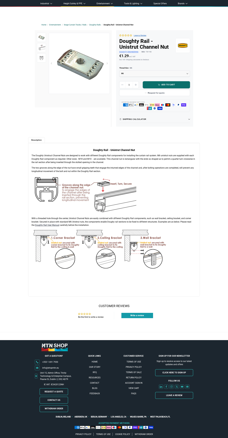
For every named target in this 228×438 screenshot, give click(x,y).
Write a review (137, 315)
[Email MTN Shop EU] (187, 387)
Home (43, 25)
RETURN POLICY (134, 377)
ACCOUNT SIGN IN (133, 383)
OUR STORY (94, 367)
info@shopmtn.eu (50, 368)
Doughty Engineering (128, 52)
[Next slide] (107, 63)
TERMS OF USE (134, 361)
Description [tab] (36, 140)
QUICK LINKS (94, 356)
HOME (95, 361)
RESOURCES (95, 377)
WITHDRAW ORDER (54, 408)
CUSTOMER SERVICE (134, 356)
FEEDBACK (95, 393)
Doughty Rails (95, 25)
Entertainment (55, 25)
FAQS (133, 393)
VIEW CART (134, 388)
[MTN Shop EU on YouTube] (182, 387)
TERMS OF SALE (134, 372)
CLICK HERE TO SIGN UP (174, 372)
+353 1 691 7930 (50, 362)
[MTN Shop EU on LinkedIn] (161, 387)
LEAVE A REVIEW (174, 395)
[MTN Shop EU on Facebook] (166, 387)
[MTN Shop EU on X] (177, 387)
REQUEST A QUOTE (54, 391)
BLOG (94, 388)
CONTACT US (54, 400)
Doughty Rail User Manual (47, 225)
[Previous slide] (51, 63)
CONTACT (94, 383)
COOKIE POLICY (122, 434)
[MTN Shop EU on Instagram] (171, 387)
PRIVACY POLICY (134, 367)
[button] (125, 35)
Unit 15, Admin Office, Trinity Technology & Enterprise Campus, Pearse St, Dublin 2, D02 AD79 (55, 376)
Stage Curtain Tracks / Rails (75, 25)
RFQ (95, 372)
